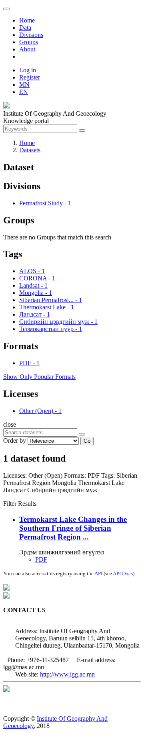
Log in (27, 70)
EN (23, 91)
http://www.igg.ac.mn (67, 674)
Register (29, 77)
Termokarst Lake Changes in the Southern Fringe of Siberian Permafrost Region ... (73, 528)
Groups (28, 42)
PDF (41, 559)
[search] (82, 434)
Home (27, 20)
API (98, 573)
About (27, 49)
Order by (14, 440)
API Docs (123, 573)
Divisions (31, 34)
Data (25, 27)
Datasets (29, 150)
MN (24, 84)
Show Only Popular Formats (39, 376)
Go (87, 441)
